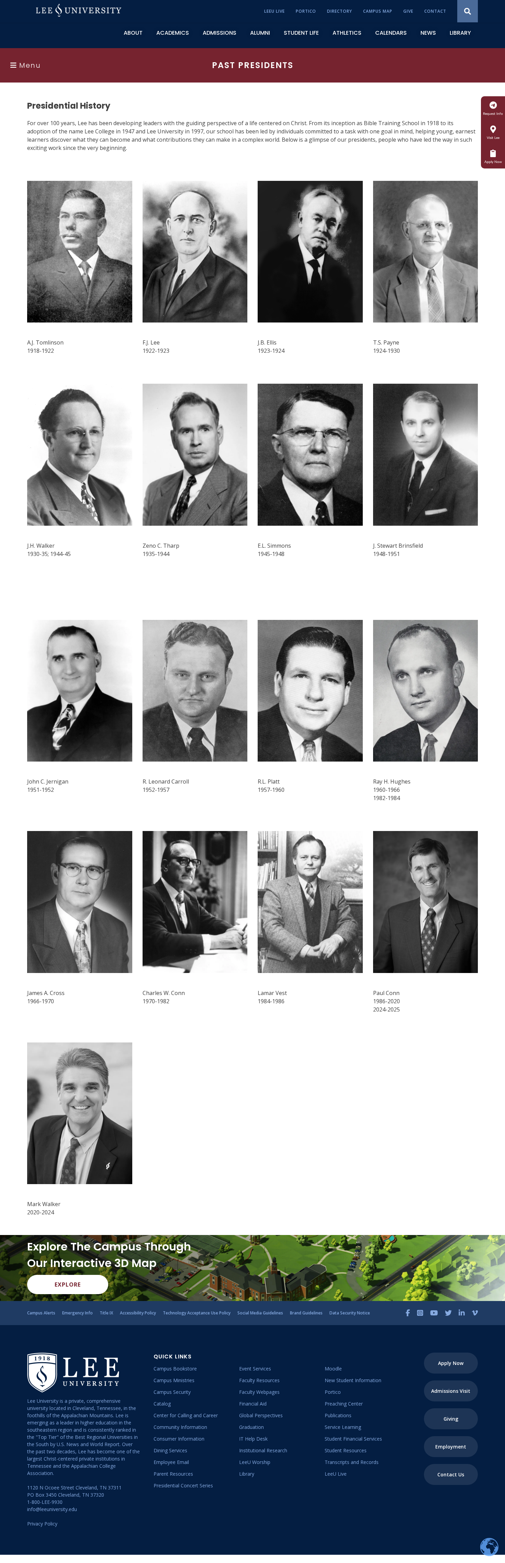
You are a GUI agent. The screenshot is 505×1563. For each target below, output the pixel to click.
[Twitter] (448, 1313)
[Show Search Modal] (467, 11)
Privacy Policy (42, 1523)
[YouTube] (434, 1313)
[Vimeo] (475, 1313)
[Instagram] (420, 1313)
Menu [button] (30, 65)
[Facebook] (408, 1313)
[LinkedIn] (462, 1313)
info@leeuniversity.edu (52, 1509)
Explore (68, 1284)
